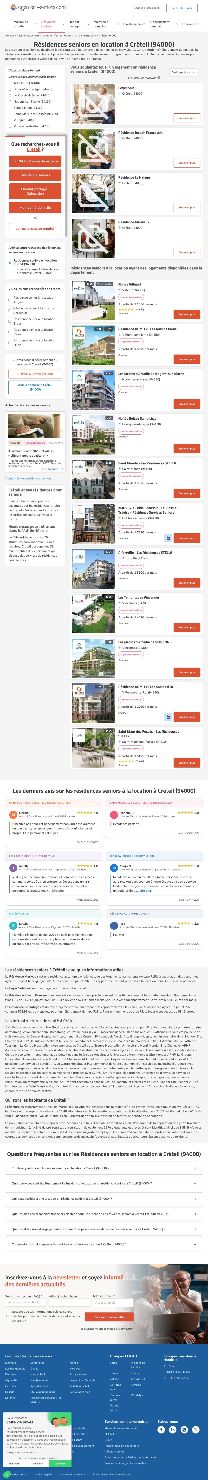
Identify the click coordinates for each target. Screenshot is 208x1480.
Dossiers (188, 24)
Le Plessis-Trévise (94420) (32, 95)
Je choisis (37, 1463)
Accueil (9, 35)
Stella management (42, 1392)
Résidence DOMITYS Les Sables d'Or (145, 686)
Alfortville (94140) (27, 83)
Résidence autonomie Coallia (129, 913)
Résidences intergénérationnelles (125, 1463)
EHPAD (109, 1434)
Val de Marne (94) (85, 35)
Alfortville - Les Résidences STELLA (145, 552)
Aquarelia (11, 1380)
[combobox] (25, 1303)
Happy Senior (38, 1374)
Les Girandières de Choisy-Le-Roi (132, 856)
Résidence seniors (48, 24)
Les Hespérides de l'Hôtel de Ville (32, 856)
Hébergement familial (159, 24)
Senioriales (37, 1363)
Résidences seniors (28, 35)
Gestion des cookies (16, 1474)
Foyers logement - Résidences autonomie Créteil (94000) (38, 271)
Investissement (133, 24)
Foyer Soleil (127, 88)
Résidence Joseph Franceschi (140, 132)
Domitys (10, 1363)
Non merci (14, 1463)
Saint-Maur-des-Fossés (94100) (36, 114)
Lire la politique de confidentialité (22, 1452)
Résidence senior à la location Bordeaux (34, 310)
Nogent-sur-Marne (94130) (33, 101)
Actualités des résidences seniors (28, 478)
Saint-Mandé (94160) (28, 108)
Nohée (74, 1363)
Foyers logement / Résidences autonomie (130, 1457)
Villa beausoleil (79, 1386)
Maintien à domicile (101, 24)
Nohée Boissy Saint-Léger (138, 418)
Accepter (60, 1463)
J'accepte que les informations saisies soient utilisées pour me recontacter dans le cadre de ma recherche (45, 1316)
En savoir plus (187, 118)
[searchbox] (25, 1302)
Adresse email (102, 1296)
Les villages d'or (80, 1392)
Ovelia (34, 1368)
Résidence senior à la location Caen (34, 332)
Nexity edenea (39, 1380)
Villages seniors (114, 1451)
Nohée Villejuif (129, 284)
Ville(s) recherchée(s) (63, 1296)
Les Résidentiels (15, 1368)
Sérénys (10, 1398)
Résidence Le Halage (134, 177)
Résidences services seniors (121, 1446)
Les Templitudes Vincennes (139, 597)
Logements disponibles (131, 297)
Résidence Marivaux (133, 222)
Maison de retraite (21, 24)
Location (47, 35)
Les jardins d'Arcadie (82, 1380)
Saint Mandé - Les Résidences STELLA (147, 463)
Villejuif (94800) (25, 120)
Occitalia (10, 1386)
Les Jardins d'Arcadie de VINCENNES (145, 642)
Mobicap (75, 1368)
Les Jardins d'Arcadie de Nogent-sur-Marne (151, 373)
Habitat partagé (74, 24)
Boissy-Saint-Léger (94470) (33, 89)
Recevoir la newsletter (109, 1317)
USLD (108, 1440)
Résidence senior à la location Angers (34, 300)
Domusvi (10, 1374)
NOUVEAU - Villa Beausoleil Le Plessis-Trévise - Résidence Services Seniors (148, 510)
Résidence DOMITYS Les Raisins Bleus (147, 329)
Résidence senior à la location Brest (34, 321)
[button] (7, 1474)
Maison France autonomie (120, 1428)
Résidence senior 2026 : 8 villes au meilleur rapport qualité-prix (32, 453)
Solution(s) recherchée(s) (22, 1296)
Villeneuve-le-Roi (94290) (32, 126)
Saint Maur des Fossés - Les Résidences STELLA (148, 734)
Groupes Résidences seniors (28, 1356)
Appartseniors (39, 1386)
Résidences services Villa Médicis (46, 1400)
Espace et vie (78, 1374)
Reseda (9, 1392)
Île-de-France (63, 35)
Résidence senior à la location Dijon (34, 342)
